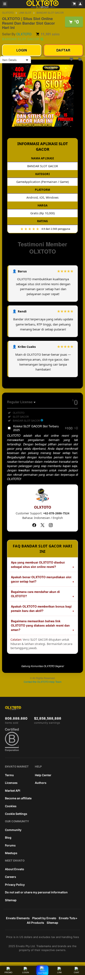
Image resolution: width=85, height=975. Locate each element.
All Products (35, 922)
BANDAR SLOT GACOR (50, 12)
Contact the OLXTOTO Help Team (42, 681)
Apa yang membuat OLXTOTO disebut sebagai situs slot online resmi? (38, 564)
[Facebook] (34, 525)
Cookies (11, 806)
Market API (12, 790)
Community (13, 830)
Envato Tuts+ (68, 918)
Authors (40, 782)
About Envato (14, 869)
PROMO (8, 972)
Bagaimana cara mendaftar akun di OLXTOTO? (35, 594)
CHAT (76, 972)
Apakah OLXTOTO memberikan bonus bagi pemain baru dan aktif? (41, 608)
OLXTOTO (8, 12)
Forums (10, 845)
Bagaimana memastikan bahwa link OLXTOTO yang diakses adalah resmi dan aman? (40, 625)
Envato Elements (18, 918)
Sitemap (11, 900)
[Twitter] (42, 525)
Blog (8, 837)
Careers (10, 876)
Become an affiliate (18, 798)
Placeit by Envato (44, 918)
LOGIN (25, 972)
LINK (59, 972)
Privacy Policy (15, 884)
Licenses (11, 782)
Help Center (43, 775)
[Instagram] (51, 525)
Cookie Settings (16, 813)
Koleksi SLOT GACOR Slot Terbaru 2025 (45, 428)
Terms (9, 775)
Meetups (11, 853)
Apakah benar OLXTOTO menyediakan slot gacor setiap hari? (41, 579)
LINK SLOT (25, 12)
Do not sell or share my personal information (36, 892)
